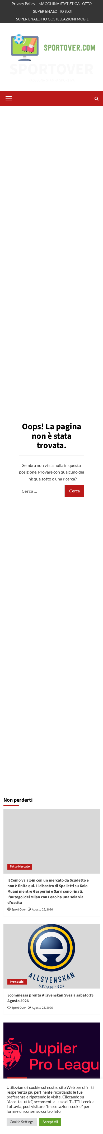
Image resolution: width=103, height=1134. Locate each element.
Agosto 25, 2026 (42, 909)
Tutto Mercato (20, 866)
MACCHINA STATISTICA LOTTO (65, 3)
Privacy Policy (23, 3)
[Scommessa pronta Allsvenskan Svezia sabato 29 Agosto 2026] (51, 956)
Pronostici (17, 982)
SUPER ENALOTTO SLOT (53, 11)
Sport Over (19, 909)
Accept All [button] (50, 1122)
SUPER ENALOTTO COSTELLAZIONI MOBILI (53, 19)
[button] (8, 98)
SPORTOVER (51, 69)
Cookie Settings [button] (22, 1122)
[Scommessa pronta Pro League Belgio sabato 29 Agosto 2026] (51, 1055)
